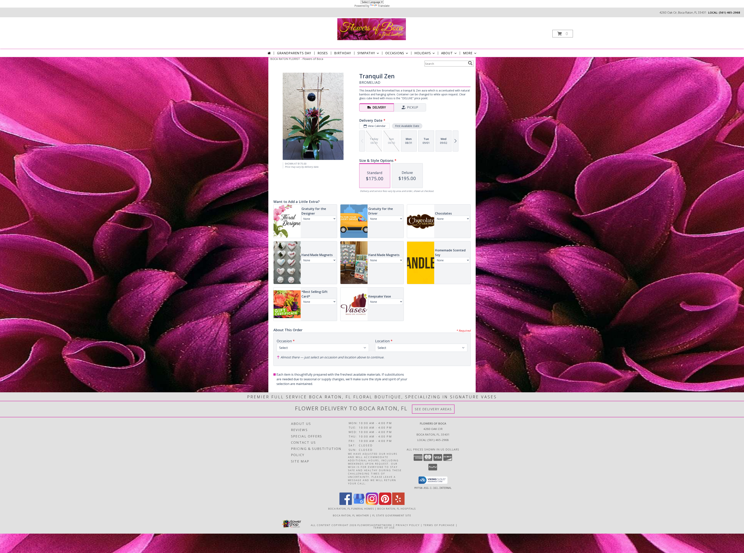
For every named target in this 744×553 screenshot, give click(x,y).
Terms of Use (384, 527)
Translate (384, 6)
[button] (562, 33)
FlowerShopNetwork (374, 525)
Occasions (394, 53)
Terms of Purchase (439, 525)
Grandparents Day (294, 53)
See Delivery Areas (433, 409)
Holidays (422, 53)
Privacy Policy (408, 525)
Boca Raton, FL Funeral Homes (351, 508)
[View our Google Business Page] (359, 504)
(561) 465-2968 (729, 12)
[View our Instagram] (372, 504)
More (468, 53)
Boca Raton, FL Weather (351, 515)
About (447, 53)
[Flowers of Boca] (371, 29)
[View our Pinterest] (385, 504)
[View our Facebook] (345, 504)
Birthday (342, 53)
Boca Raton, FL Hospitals (396, 508)
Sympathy (366, 53)
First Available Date (407, 126)
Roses (323, 53)
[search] (470, 63)
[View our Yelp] (398, 504)
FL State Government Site (391, 515)
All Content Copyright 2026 (333, 525)
